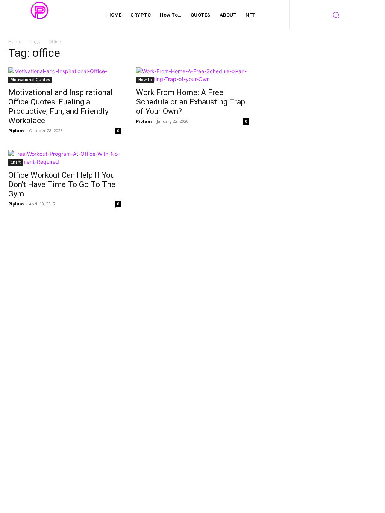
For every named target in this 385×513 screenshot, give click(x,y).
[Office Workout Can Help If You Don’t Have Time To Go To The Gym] (64, 158)
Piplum (16, 130)
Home (14, 41)
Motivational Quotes (30, 79)
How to (145, 79)
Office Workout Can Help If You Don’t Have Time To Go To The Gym (61, 184)
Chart (16, 162)
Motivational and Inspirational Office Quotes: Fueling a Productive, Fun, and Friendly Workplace (60, 106)
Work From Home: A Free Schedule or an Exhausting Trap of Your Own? (190, 102)
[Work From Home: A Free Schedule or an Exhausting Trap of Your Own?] (192, 75)
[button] (336, 15)
